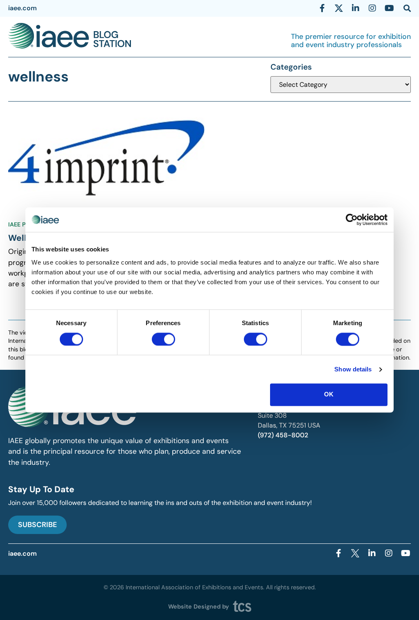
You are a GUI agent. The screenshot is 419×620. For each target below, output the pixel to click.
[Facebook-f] (322, 8)
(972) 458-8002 (283, 435)
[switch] (163, 339)
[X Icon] (338, 8)
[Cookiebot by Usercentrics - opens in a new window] (351, 219)
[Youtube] (389, 8)
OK (328, 394)
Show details (353, 369)
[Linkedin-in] (355, 8)
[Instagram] (372, 8)
